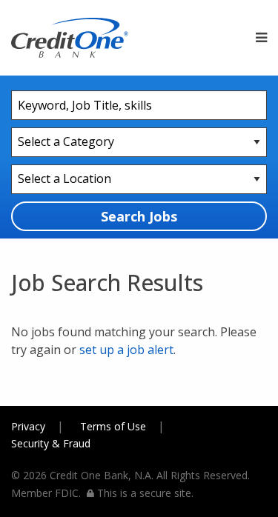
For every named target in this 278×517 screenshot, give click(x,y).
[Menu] (261, 38)
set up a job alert (126, 349)
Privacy (28, 426)
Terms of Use (113, 426)
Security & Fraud (50, 443)
